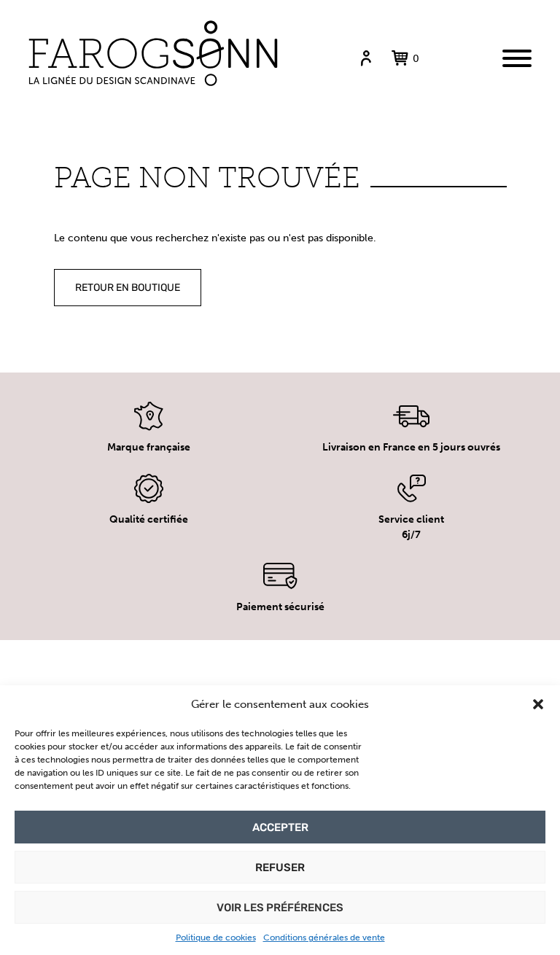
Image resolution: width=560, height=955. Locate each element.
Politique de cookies (216, 937)
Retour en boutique (127, 287)
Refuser (280, 867)
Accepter (280, 827)
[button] (538, 704)
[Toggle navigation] (517, 58)
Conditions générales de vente (324, 937)
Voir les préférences (280, 907)
